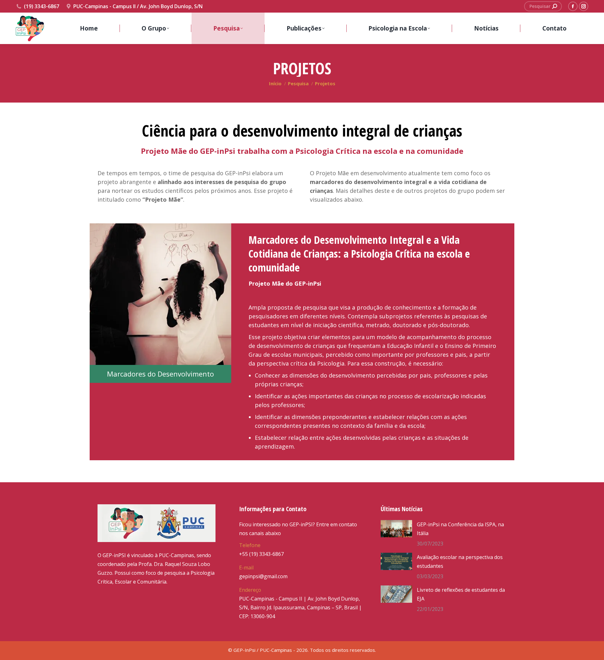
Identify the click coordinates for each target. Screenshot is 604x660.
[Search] (554, 6)
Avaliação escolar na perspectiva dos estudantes (460, 561)
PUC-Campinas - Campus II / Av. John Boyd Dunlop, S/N (138, 6)
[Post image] (396, 528)
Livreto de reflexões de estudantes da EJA (461, 594)
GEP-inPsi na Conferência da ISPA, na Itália (460, 529)
